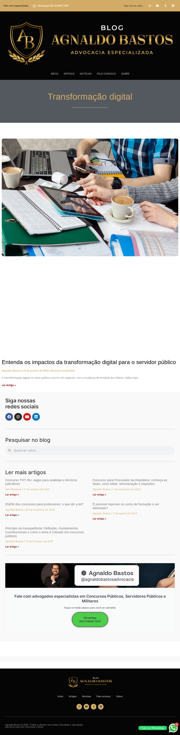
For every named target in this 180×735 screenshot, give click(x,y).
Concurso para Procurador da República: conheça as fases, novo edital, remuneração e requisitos (130, 482)
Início (54, 73)
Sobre (125, 73)
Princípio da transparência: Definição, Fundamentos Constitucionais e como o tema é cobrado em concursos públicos (44, 532)
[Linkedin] (173, 5)
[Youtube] (157, 5)
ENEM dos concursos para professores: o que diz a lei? (44, 504)
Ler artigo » (12, 494)
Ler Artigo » (9, 385)
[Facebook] (9, 417)
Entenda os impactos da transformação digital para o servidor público (89, 362)
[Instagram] (149, 5)
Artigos (69, 73)
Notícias (86, 73)
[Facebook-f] (165, 5)
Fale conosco (106, 73)
